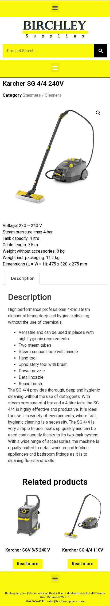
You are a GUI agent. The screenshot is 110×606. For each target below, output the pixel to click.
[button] (55, 7)
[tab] (23, 278)
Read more (27, 563)
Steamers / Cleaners (42, 95)
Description (22, 278)
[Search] (100, 50)
